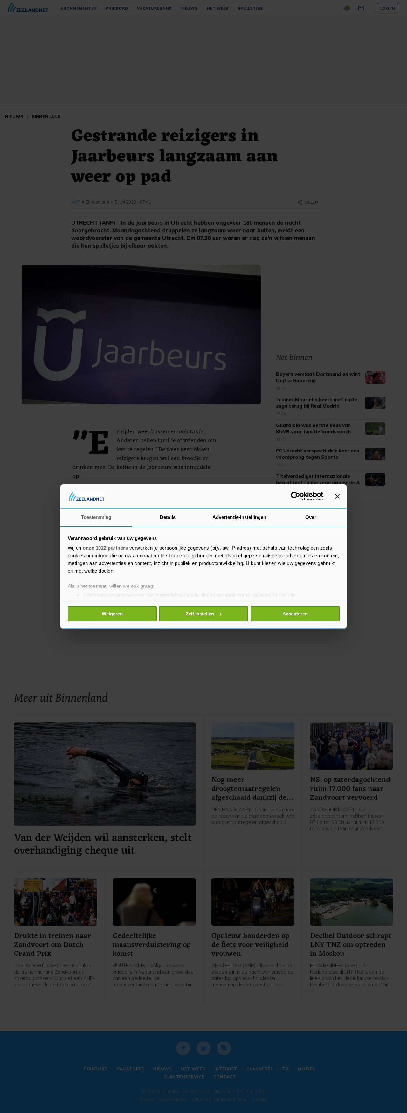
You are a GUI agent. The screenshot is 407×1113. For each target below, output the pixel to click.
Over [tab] (310, 517)
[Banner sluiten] (337, 496)
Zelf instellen (200, 613)
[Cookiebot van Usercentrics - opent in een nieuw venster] (295, 496)
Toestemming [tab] (96, 517)
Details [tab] (168, 517)
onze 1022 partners (105, 548)
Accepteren (295, 613)
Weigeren (112, 613)
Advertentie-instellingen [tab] (239, 517)
